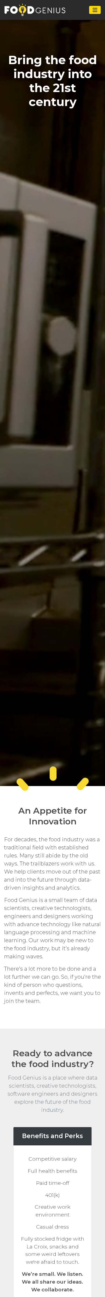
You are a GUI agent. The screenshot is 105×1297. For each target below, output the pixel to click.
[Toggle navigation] (95, 10)
